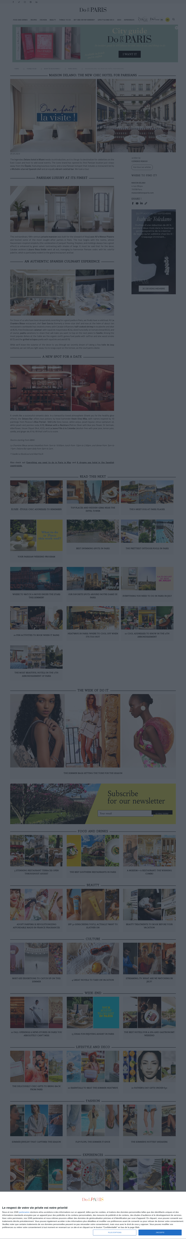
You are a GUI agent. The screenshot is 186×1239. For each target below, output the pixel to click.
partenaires (24, 1212)
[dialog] (93, 1215)
